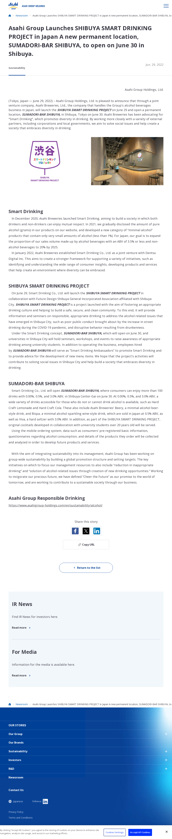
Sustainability (17, 67)
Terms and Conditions (21, 817)
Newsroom (16, 777)
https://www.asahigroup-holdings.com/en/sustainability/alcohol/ (55, 505)
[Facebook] (75, 531)
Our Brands (16, 742)
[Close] (166, 831)
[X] (86, 531)
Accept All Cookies (140, 832)
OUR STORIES (17, 725)
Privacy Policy (16, 811)
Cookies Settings (115, 832)
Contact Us (16, 790)
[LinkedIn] (96, 531)
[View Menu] (166, 6)
